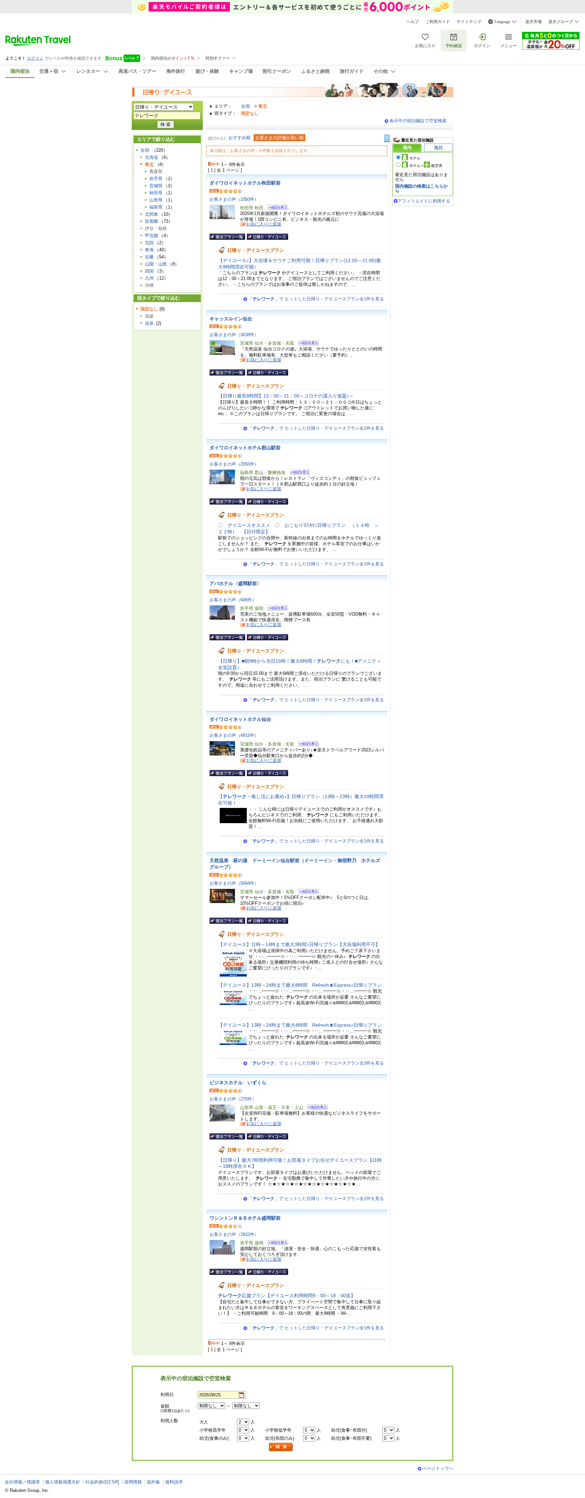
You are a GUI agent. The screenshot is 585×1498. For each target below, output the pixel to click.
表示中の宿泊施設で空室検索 (418, 120)
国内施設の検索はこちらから (421, 188)
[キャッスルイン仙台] (306, 343)
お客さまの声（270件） (233, 1098)
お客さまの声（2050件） (234, 464)
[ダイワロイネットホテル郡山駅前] (297, 473)
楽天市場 (533, 21)
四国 (149, 271)
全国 (245, 106)
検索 (281, 1447)
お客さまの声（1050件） (234, 199)
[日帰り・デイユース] (267, 237)
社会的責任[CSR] (102, 1481)
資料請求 (174, 1481)
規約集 (153, 1481)
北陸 (149, 242)
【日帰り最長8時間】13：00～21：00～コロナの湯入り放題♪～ (286, 396)
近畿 (149, 256)
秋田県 (155, 192)
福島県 (155, 207)
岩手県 (155, 178)
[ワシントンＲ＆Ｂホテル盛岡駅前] (275, 1243)
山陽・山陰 (156, 263)
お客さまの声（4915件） (234, 735)
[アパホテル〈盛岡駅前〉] (275, 609)
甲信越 (151, 235)
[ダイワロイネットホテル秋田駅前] (275, 208)
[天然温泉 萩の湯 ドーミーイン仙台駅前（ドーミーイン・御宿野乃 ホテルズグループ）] (306, 892)
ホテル (414, 158)
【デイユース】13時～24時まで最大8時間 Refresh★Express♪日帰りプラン (300, 985)
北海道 (151, 157)
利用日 (167, 1394)
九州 (149, 278)
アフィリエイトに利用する (423, 201)
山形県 (155, 199)
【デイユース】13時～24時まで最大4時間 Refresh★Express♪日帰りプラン (300, 1025)
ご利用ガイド (438, 21)
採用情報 (133, 1481)
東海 (149, 249)
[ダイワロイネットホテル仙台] (306, 744)
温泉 (149, 323)
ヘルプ (413, 21)
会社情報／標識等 (22, 1481)
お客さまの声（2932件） (234, 1234)
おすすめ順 (240, 137)
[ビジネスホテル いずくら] (315, 1108)
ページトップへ (437, 1468)
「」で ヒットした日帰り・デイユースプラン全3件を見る (316, 1063)
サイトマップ (469, 21)
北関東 (151, 214)
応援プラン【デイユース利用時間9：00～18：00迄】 (286, 1295)
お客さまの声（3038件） (234, 334)
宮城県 (155, 185)
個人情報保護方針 (62, 1481)
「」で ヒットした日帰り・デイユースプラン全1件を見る (316, 298)
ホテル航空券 (425, 166)
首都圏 (151, 221)
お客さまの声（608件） (233, 599)
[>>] (387, 138)
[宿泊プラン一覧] (227, 237)
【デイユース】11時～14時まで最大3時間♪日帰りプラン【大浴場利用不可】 (299, 944)
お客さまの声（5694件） (234, 883)
